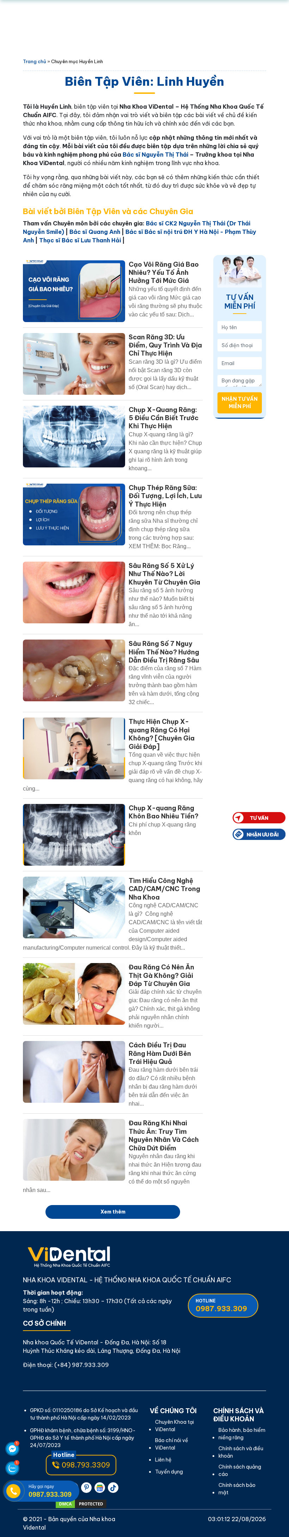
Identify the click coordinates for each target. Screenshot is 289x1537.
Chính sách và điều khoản (241, 1452)
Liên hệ (163, 1460)
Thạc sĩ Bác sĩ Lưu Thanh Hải (80, 240)
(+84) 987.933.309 (81, 1364)
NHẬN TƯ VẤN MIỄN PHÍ (240, 403)
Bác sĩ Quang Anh (94, 231)
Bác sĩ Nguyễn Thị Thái (155, 154)
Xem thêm (112, 1212)
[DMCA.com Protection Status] (81, 1504)
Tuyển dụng (169, 1472)
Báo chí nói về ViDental (171, 1444)
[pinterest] (86, 1487)
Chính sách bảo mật (237, 1489)
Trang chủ (34, 61)
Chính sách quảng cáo (240, 1470)
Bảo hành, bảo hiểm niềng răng (242, 1434)
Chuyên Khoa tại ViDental (174, 1426)
